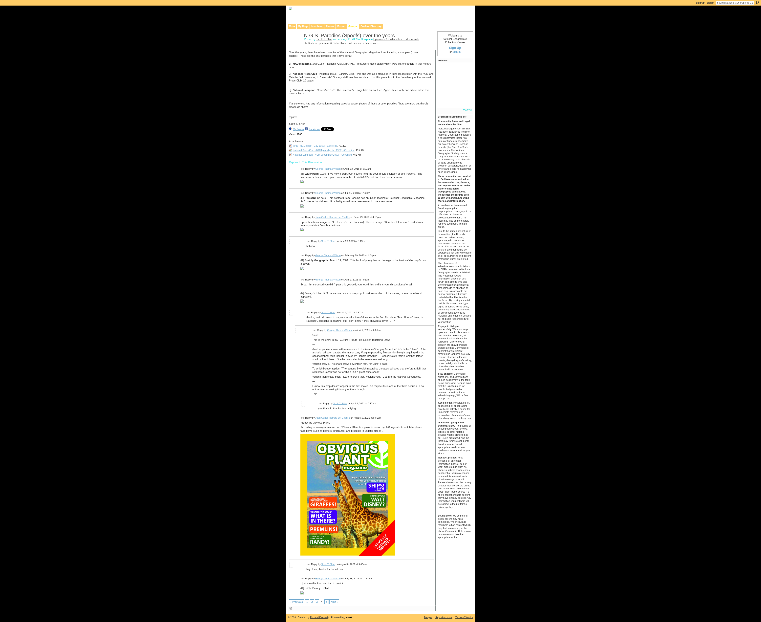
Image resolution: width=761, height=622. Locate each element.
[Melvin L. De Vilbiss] (464, 69)
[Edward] (454, 101)
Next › (334, 601)
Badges (428, 617)
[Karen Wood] (443, 101)
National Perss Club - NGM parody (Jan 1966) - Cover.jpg (324, 150)
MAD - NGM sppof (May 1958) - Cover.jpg (315, 145)
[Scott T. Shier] (295, 44)
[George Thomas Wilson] (454, 79)
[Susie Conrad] (454, 90)
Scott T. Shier (324, 39)
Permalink (303, 169)
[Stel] (454, 69)
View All (467, 110)
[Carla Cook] (464, 79)
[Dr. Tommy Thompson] (464, 101)
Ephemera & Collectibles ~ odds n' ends (396, 39)
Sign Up (700, 2)
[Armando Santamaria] (443, 90)
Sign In (710, 2)
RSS (291, 608)
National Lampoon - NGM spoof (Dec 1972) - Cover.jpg (322, 154)
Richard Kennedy (319, 617)
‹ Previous (296, 601)
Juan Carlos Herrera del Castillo (332, 217)
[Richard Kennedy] (443, 79)
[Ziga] (464, 90)
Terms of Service (464, 617)
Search (757, 2)
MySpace (298, 129)
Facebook (314, 129)
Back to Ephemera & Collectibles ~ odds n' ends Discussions (343, 43)
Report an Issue (443, 617)
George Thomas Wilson (328, 168)
